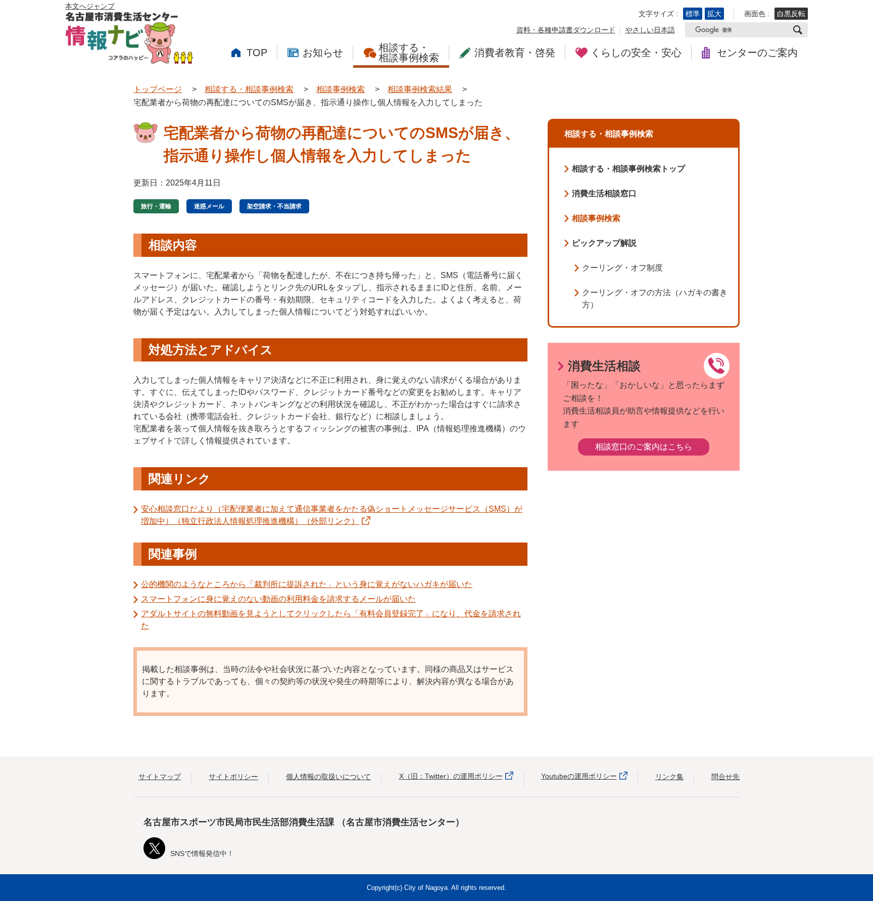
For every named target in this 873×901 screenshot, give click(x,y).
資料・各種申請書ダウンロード (565, 30)
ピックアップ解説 (604, 243)
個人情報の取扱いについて (328, 777)
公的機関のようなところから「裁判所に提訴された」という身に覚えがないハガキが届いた (306, 584)
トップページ (157, 89)
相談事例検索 (340, 89)
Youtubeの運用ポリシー (579, 776)
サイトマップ (159, 777)
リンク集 (669, 777)
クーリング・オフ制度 (622, 267)
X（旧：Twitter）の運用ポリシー (451, 776)
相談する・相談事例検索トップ (628, 168)
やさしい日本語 (650, 30)
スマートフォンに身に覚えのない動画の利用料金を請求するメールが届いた (278, 599)
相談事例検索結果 (419, 89)
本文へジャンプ (90, 6)
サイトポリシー (233, 777)
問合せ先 (725, 777)
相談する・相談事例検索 (249, 89)
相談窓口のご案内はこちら (643, 446)
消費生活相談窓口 (604, 193)
